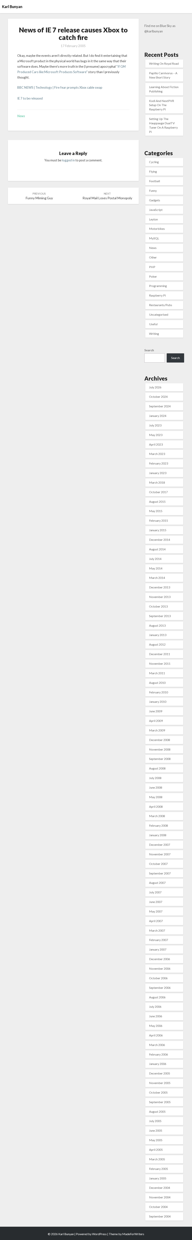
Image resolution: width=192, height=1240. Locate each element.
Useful (153, 324)
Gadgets (154, 200)
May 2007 (155, 911)
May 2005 (155, 1140)
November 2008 (159, 749)
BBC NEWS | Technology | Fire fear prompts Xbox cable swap (59, 87)
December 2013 (159, 587)
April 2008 (156, 806)
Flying (153, 171)
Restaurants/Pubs (160, 305)
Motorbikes (157, 228)
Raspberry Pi (157, 295)
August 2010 (157, 682)
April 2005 (156, 1149)
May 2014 (155, 568)
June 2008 (155, 787)
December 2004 (159, 1187)
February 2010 (158, 692)
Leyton (153, 219)
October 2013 (158, 606)
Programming (158, 286)
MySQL (154, 238)
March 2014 (157, 577)
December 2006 (159, 959)
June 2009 (155, 711)
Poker (153, 276)
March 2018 (157, 482)
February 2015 (158, 520)
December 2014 (159, 539)
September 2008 (160, 758)
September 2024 (160, 406)
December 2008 (159, 740)
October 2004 (158, 1207)
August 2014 (157, 549)
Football (154, 181)
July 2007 (155, 892)
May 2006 (155, 1025)
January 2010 (157, 701)
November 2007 (159, 854)
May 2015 (155, 511)
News (21, 116)
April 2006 (156, 1035)
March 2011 (157, 673)
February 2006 (158, 1054)
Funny (153, 190)
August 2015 (157, 501)
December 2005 (159, 1073)
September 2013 (160, 616)
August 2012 (157, 644)
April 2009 (156, 720)
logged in (68, 160)
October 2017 (158, 492)
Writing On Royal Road (164, 63)
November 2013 (159, 597)
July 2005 (155, 1121)
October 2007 (158, 863)
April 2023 (156, 444)
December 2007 (159, 844)
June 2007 (155, 902)
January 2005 (157, 1178)
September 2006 (160, 987)
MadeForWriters (133, 1234)
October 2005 (158, 1092)
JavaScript (156, 209)
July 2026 (155, 387)
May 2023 (155, 435)
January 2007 (157, 949)
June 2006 (155, 1016)
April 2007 (156, 921)
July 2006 (155, 1006)
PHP (152, 267)
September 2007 (160, 873)
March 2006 (157, 1045)
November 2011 (159, 663)
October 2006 (158, 978)
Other (153, 257)
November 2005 (159, 1083)
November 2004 (159, 1197)
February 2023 (158, 463)
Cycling (154, 162)
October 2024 (158, 396)
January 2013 (157, 635)
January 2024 (157, 415)
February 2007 (158, 940)
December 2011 (159, 654)
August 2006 (157, 997)
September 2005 (160, 1102)
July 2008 (155, 778)
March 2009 (157, 730)
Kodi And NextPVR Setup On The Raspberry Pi (161, 105)
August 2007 (157, 882)
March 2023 (157, 454)
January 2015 (157, 530)
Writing (154, 333)
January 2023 (157, 473)
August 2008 (157, 768)
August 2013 (157, 625)
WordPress (99, 1234)
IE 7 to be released (30, 98)
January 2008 (157, 835)
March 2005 (157, 1159)
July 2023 (155, 425)
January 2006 (157, 1063)
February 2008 (158, 825)
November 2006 (159, 968)
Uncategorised (158, 314)
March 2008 (157, 816)
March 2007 (157, 930)
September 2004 (160, 1216)
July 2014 (155, 558)
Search (149, 350)
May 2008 (155, 797)
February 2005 (158, 1168)
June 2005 (155, 1130)
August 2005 (157, 1111)
